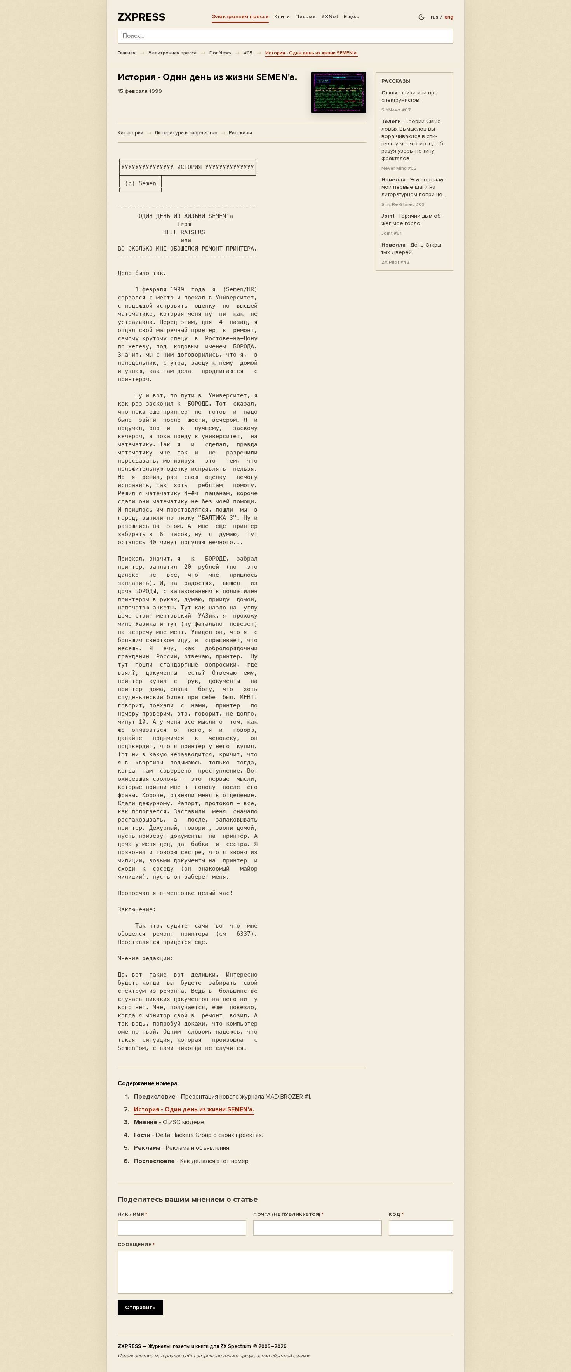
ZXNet (329, 16)
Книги (282, 16)
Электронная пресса (240, 16)
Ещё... (351, 16)
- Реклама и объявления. (182, 1148)
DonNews (220, 53)
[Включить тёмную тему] (421, 17)
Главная (127, 53)
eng (448, 17)
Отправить (140, 1307)
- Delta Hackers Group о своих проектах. (198, 1135)
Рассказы (240, 133)
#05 (248, 53)
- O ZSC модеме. (169, 1122)
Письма (305, 16)
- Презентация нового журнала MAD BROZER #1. (222, 1096)
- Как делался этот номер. (192, 1161)
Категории (130, 133)
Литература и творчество (186, 133)
